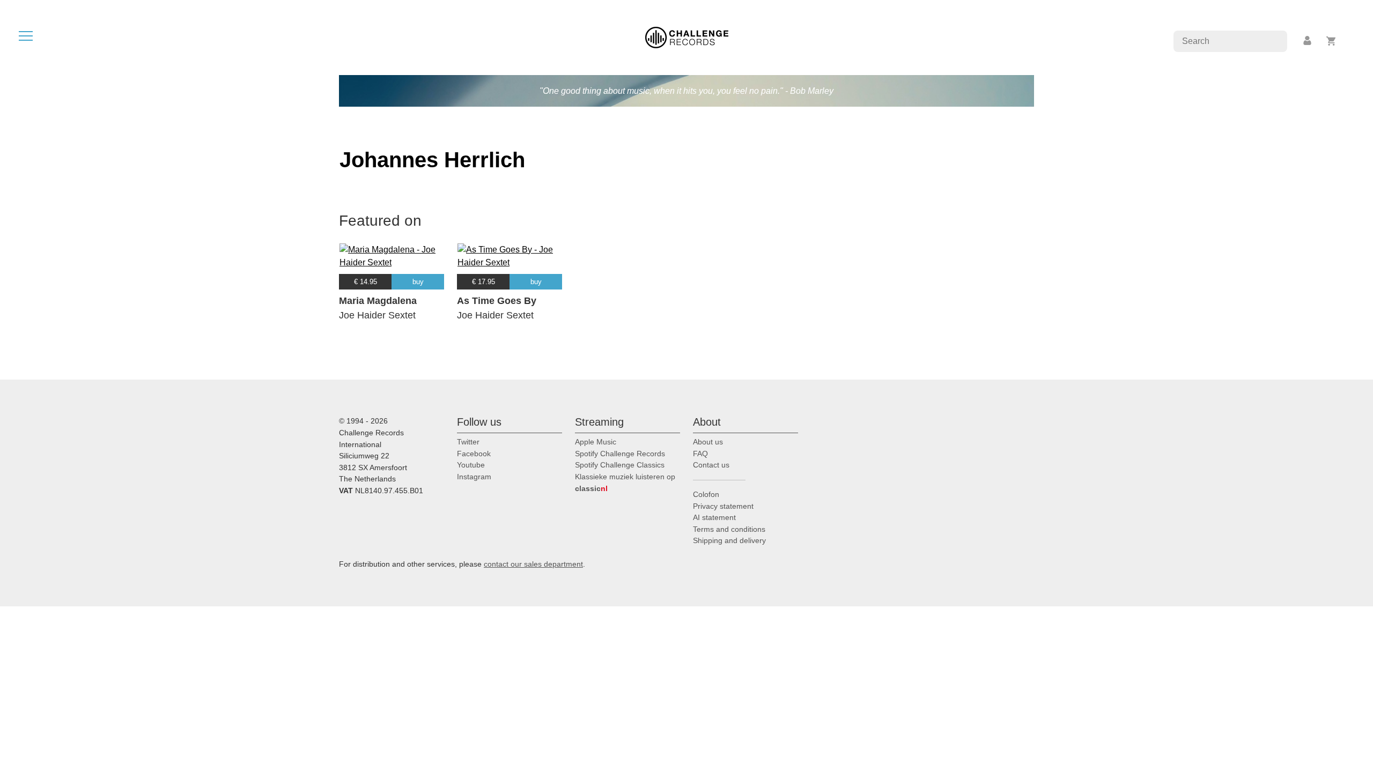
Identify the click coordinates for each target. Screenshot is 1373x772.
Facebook (474, 453)
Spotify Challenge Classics (620, 465)
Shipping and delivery (729, 540)
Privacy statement (723, 506)
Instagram (474, 476)
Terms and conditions (729, 529)
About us (708, 441)
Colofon (706, 494)
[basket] (1331, 41)
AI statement (714, 517)
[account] (1308, 41)
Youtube (471, 465)
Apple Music (595, 441)
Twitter (468, 441)
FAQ (700, 453)
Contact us (711, 465)
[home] (686, 36)
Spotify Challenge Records (620, 453)
